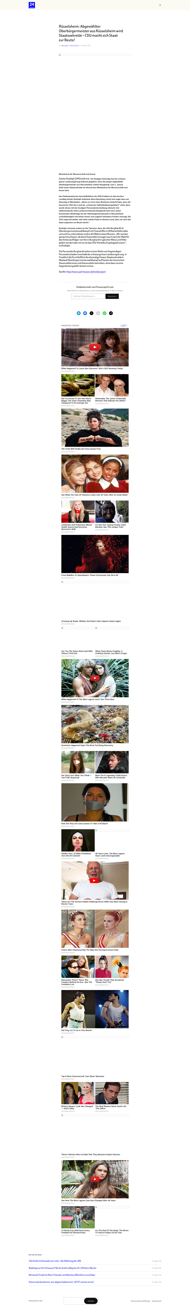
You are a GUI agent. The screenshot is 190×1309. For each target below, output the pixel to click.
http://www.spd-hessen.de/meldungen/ (86, 271)
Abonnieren (112, 296)
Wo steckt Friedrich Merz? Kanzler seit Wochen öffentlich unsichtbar (62, 1274)
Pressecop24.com (35, 1301)
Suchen (91, 1300)
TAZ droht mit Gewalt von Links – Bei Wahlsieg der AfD (55, 1260)
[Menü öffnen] (160, 5)
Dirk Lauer (65, 45)
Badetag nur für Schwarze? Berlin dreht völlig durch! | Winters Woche (62, 1267)
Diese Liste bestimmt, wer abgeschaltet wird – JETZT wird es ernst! (61, 1281)
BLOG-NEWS (74, 45)
